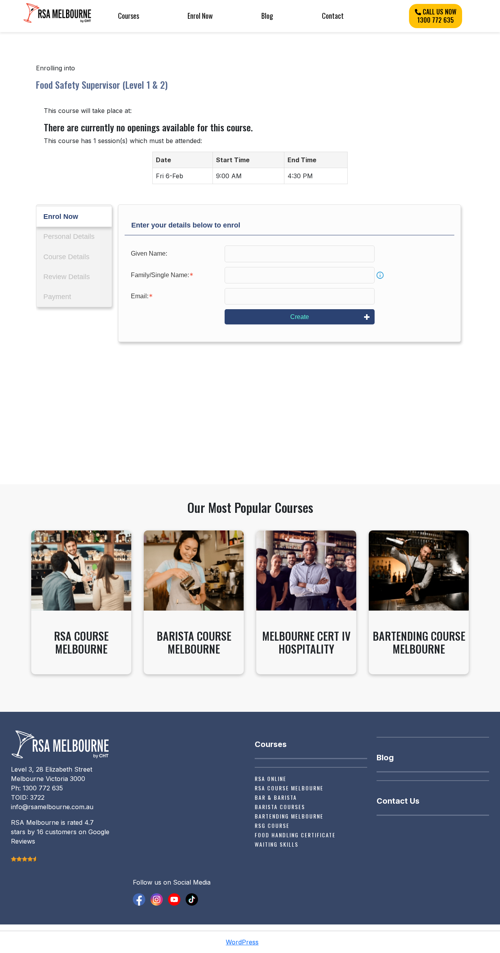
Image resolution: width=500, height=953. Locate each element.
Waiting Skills (276, 844)
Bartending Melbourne (289, 816)
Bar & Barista (276, 797)
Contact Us (398, 801)
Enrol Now (200, 16)
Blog (267, 16)
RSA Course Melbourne (289, 788)
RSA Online (270, 778)
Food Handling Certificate (295, 835)
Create (299, 316)
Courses (128, 16)
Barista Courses (280, 807)
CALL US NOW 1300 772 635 (436, 16)
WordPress (242, 942)
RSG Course (272, 825)
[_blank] (139, 899)
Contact (333, 16)
